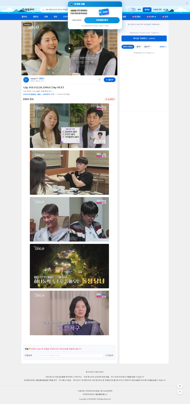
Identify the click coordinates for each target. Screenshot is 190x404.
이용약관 (81, 391)
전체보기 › (163, 47)
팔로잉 (35, 17)
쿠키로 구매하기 (144, 38)
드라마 (65, 17)
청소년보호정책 (106, 391)
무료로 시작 (157, 10)
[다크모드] (132, 10)
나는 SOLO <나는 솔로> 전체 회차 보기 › (38, 91)
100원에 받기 (102, 20)
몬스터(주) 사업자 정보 (95, 372)
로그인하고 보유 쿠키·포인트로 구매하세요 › (144, 24)
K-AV (151, 17)
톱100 (24, 17)
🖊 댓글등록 (109, 355)
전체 (46, 17)
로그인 (166, 10)
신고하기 (111, 99)
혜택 (139, 10)
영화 (55, 17)
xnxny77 (34, 79)
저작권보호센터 (88, 394)
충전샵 (147, 10)
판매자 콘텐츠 (128, 47)
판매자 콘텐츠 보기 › (38, 81)
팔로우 (146, 47)
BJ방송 (137, 17)
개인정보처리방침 (92, 391)
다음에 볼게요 (77, 20)
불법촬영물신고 (101, 394)
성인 (165, 17)
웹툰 (123, 17)
